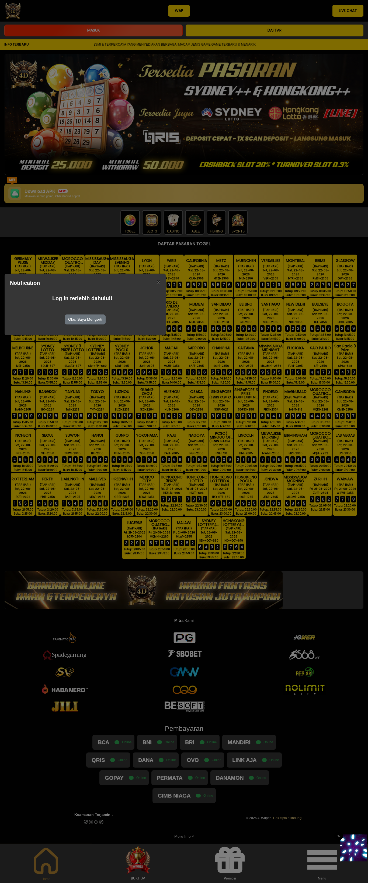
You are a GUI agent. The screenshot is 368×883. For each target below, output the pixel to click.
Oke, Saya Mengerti (85, 319)
